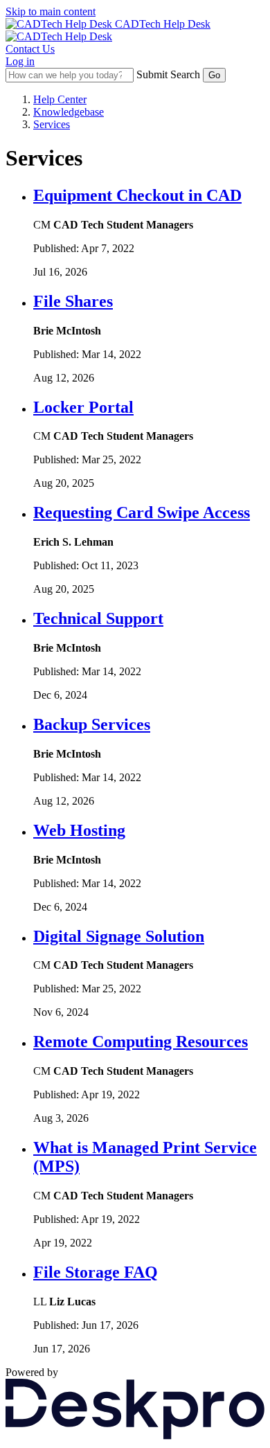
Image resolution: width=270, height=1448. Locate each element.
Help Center (60, 99)
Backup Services (91, 724)
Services (51, 124)
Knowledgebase (68, 112)
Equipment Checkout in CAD (137, 195)
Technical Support (98, 618)
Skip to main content (51, 11)
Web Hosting (79, 830)
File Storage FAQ (95, 1272)
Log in (20, 61)
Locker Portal (83, 407)
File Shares (73, 301)
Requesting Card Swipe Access (141, 512)
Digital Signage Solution (118, 936)
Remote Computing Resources (140, 1042)
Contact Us (30, 49)
